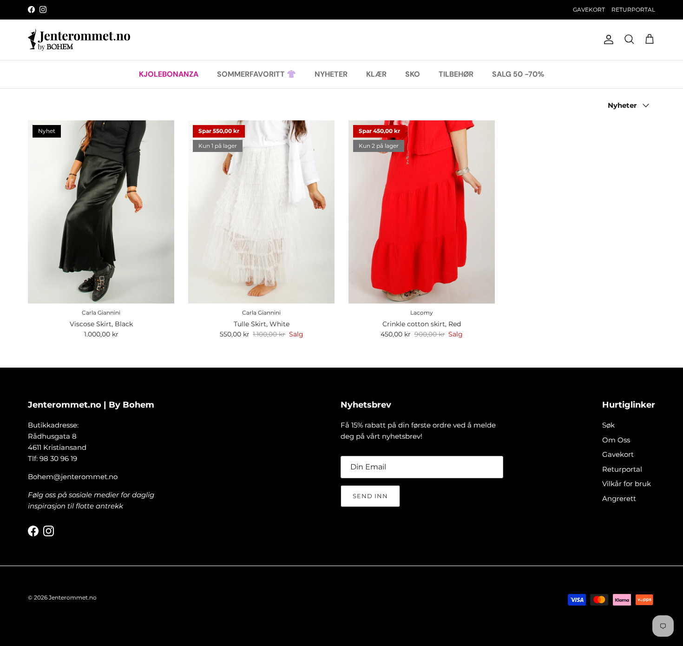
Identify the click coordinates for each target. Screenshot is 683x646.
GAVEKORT (589, 9)
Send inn (370, 496)
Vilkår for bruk (626, 483)
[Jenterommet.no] (79, 40)
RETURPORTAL (633, 9)
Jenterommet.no (73, 597)
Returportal (622, 469)
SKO (412, 74)
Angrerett (619, 498)
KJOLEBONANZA (168, 74)
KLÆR (376, 74)
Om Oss (616, 439)
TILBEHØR (456, 74)
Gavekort (618, 454)
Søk (608, 425)
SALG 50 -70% (518, 74)
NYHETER (331, 74)
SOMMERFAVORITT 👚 (256, 74)
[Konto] (606, 39)
